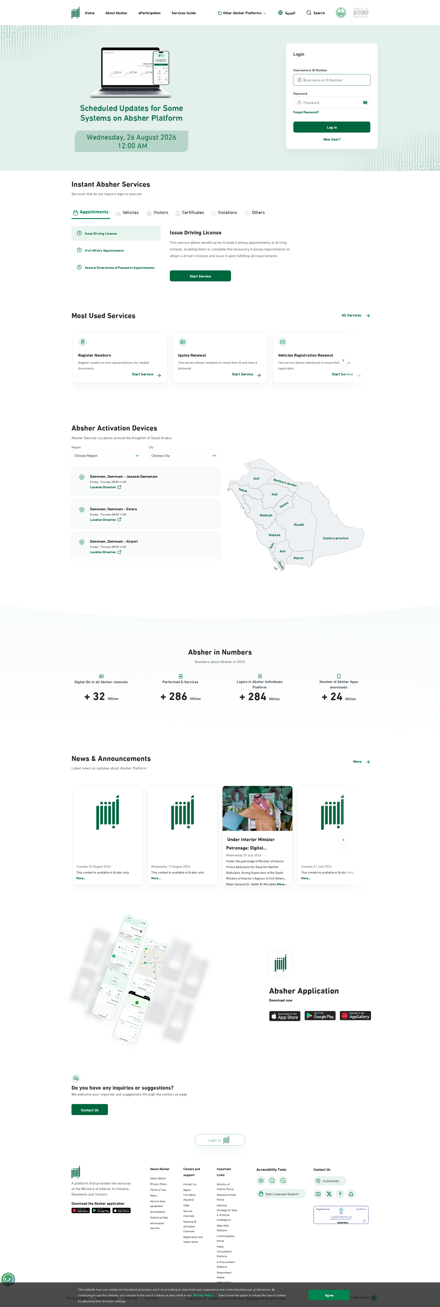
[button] (146, 481)
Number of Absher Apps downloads (338, 682)
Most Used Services (103, 315)
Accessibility (157, 1211)
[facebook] (340, 1194)
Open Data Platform (223, 1227)
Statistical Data (159, 1217)
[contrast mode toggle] (261, 1180)
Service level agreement (157, 1203)
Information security (157, 1225)
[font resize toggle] (272, 1180)
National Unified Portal (226, 1197)
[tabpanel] (220, 254)
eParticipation (149, 12)
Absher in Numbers (220, 651)
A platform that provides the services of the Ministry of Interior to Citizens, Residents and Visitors (101, 1188)
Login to (214, 1139)
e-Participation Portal (225, 1238)
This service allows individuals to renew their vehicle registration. (314, 365)
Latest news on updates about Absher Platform (109, 767)
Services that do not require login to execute (107, 193)
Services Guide (184, 12)
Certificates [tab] (193, 212)
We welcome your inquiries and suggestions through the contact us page (118, 1094)
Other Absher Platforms (242, 12)
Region (76, 446)
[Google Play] (320, 1016)
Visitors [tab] (161, 212)
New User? (332, 139)
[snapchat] (351, 1194)
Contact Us (90, 1109)
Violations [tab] (227, 212)
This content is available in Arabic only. (102, 875)
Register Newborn (94, 355)
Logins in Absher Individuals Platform (260, 682)
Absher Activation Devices (114, 427)
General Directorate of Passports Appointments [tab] (120, 267)
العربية (290, 12)
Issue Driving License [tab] (101, 233)
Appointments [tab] (94, 211)
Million (113, 698)
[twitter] (329, 1194)
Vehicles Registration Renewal (305, 355)
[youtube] (318, 1194)
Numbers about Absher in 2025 (220, 661)
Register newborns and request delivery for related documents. (113, 365)
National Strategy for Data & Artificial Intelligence (227, 1212)
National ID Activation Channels (189, 1226)
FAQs (186, 1204)
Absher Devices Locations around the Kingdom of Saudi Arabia (121, 437)
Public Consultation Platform (224, 1251)
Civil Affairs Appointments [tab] (104, 250)
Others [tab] (258, 212)
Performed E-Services (180, 682)
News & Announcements (111, 757)
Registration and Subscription (193, 1239)
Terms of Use (158, 1189)
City (151, 446)
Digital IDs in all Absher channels (101, 682)
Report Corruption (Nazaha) (189, 1194)
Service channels (188, 1213)
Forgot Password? (306, 112)
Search (319, 12)
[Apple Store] (285, 1016)
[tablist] (220, 211)
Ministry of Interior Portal (225, 1186)
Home (89, 12)
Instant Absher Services (111, 183)
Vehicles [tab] (131, 212)
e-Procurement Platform (226, 1264)
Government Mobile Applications (224, 1277)
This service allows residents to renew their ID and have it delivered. (217, 365)
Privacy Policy (158, 1183)
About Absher (116, 12)
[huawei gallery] (355, 1016)
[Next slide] (343, 360)
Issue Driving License (196, 232)
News (153, 1195)
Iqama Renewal (192, 355)
